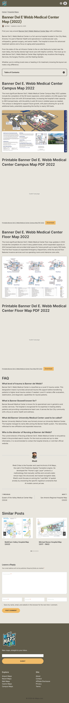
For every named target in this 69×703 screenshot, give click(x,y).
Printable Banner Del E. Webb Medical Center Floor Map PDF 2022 (22, 369)
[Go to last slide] (4, 534)
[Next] (64, 534)
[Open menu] (65, 3)
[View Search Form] (61, 3)
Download (50, 223)
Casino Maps (7, 684)
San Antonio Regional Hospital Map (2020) (54, 497)
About (38, 676)
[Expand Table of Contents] (64, 72)
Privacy (39, 684)
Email (28, 599)
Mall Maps (6, 681)
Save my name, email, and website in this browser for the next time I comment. (31, 605)
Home (4, 12)
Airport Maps (7, 676)
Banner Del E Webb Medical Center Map (34, 31)
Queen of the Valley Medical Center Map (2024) (17, 497)
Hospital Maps (13, 12)
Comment (7, 574)
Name (6, 599)
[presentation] (17, 528)
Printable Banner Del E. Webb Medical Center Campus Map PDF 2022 (23, 223)
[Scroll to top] (66, 696)
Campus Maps (7, 686)
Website (51, 599)
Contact (39, 679)
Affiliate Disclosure (43, 681)
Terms (38, 686)
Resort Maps (6, 679)
